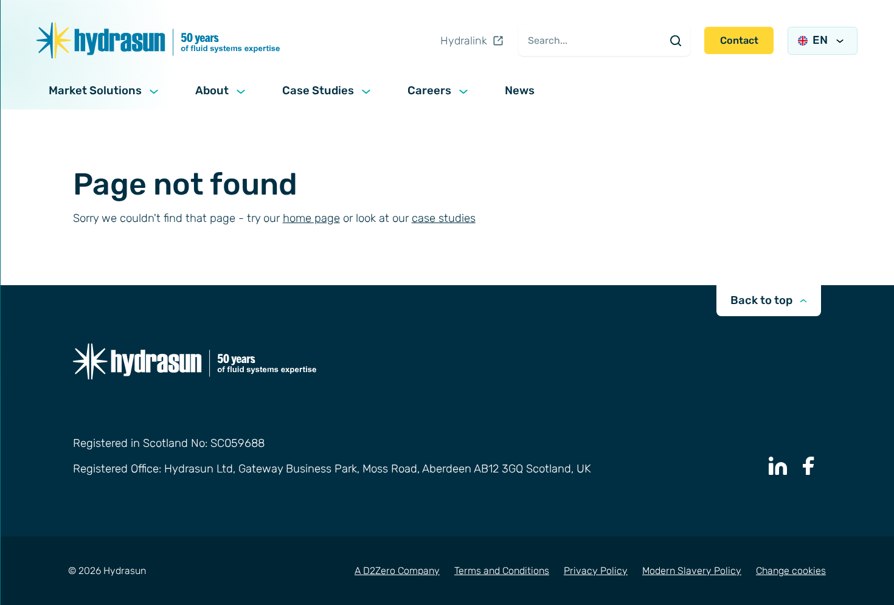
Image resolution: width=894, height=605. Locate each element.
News (520, 90)
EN (820, 40)
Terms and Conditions (501, 570)
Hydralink (463, 41)
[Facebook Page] (809, 466)
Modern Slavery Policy (691, 570)
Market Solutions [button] (95, 90)
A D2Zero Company (397, 570)
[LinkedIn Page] (778, 466)
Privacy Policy (596, 570)
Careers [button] (429, 90)
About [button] (212, 90)
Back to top (761, 300)
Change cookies (791, 570)
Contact (739, 40)
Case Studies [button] (318, 90)
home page (311, 218)
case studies (444, 218)
